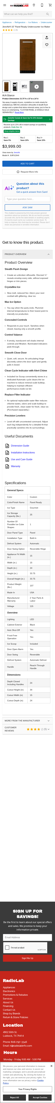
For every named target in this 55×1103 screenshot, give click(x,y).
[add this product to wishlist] (46, 44)
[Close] (51, 1066)
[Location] (33, 5)
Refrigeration (20, 22)
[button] (4, 5)
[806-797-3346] (42, 5)
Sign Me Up (27, 958)
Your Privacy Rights (27, 1089)
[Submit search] (47, 14)
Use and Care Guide (21, 459)
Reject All (14, 1097)
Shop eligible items (12, 131)
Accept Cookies (40, 1097)
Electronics (9, 991)
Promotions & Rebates (15, 994)
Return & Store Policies (15, 1017)
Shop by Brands (11, 1013)
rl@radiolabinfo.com (21, 1045)
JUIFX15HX (14, 155)
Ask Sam (27, 207)
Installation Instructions (23, 452)
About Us (8, 1002)
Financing (8, 1006)
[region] (27, 1082)
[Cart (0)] (50, 5)
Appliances (7, 22)
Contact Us (9, 1010)
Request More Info (29, 172)
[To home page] (19, 5)
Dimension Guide (20, 445)
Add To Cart (27, 163)
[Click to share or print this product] (46, 37)
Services (7, 998)
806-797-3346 (19, 1042)
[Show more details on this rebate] (49, 119)
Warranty (15, 466)
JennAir (17, 153)
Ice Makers (33, 22)
